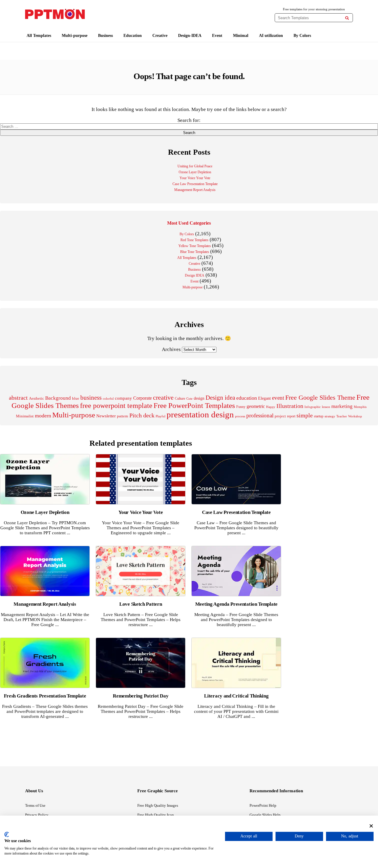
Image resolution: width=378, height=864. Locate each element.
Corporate (142, 398)
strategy (330, 416)
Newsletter (106, 416)
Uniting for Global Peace (194, 166)
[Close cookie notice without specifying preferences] (371, 825)
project (280, 416)
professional (259, 415)
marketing (342, 406)
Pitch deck (141, 415)
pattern (122, 416)
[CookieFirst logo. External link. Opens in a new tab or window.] (6, 834)
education (246, 398)
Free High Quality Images (157, 805)
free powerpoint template (116, 405)
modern (43, 416)
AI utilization (271, 35)
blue (75, 398)
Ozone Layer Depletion (195, 172)
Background (58, 398)
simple (304, 415)
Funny (240, 407)
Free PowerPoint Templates (194, 405)
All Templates (39, 35)
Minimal (240, 35)
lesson (326, 407)
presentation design (200, 414)
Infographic (312, 407)
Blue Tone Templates (194, 252)
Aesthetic (36, 398)
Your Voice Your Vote (195, 178)
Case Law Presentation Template (195, 184)
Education (132, 35)
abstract (18, 398)
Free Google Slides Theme (320, 397)
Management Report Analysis (195, 190)
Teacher (341, 416)
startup (318, 416)
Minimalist (25, 416)
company (123, 398)
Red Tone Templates (194, 240)
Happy (270, 407)
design (199, 398)
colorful (108, 398)
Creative (159, 35)
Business (105, 35)
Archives (171, 349)
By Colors (302, 35)
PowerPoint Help (263, 805)
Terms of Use (35, 805)
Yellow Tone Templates (194, 246)
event (278, 398)
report (291, 416)
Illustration (289, 406)
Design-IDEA (189, 35)
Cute (189, 398)
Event (217, 35)
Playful (160, 416)
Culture (180, 398)
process (240, 416)
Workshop (355, 416)
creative (163, 397)
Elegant (264, 398)
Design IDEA (194, 275)
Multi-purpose (74, 35)
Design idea (220, 397)
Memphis (360, 407)
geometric (256, 406)
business (91, 397)
